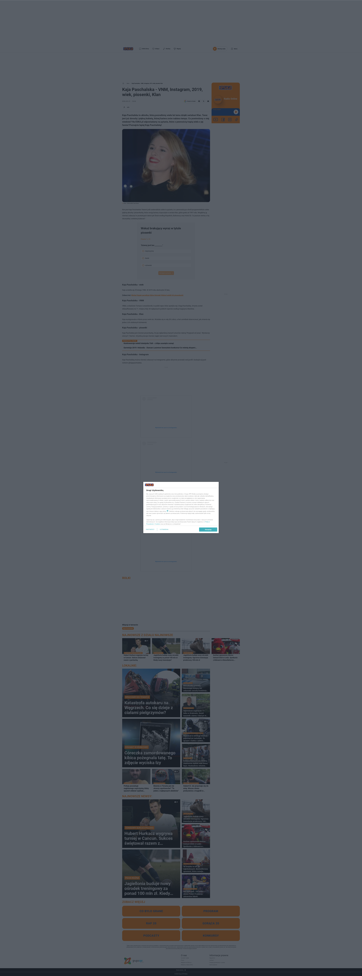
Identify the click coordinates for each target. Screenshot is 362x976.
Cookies (157, 524)
